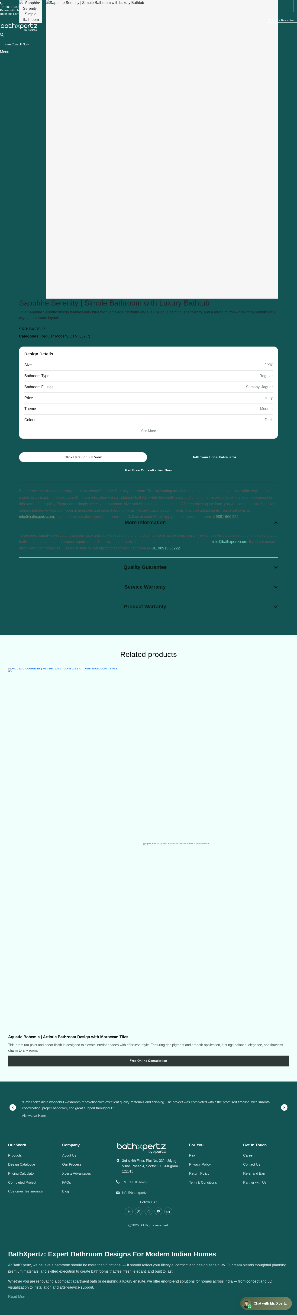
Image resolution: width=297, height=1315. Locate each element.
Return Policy (199, 1173)
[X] (139, 1211)
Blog (65, 1191)
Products (15, 1155)
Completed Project (22, 1182)
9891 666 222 (227, 516)
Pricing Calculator (21, 1173)
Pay (192, 1155)
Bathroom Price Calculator (214, 457)
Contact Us (251, 1164)
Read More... (18, 1297)
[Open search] (2, 34)
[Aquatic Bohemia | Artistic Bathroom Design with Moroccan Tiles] (148, 850)
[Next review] (284, 1107)
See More (148, 431)
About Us (69, 1155)
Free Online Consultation (148, 1061)
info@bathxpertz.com (229, 542)
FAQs (66, 1182)
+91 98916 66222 (165, 548)
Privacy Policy (200, 1164)
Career (248, 1155)
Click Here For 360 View (83, 457)
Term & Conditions (203, 1182)
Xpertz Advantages (76, 1173)
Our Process (72, 1164)
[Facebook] (129, 1211)
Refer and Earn (9, 14)
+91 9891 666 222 (11, 7)
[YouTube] (158, 1211)
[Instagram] (148, 1211)
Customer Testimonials (25, 1191)
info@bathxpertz (134, 1193)
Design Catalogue (21, 1164)
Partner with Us (9, 10)
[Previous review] (12, 1107)
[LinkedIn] (168, 1211)
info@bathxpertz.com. (37, 516)
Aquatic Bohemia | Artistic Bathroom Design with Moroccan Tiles (68, 1037)
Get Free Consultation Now (148, 470)
